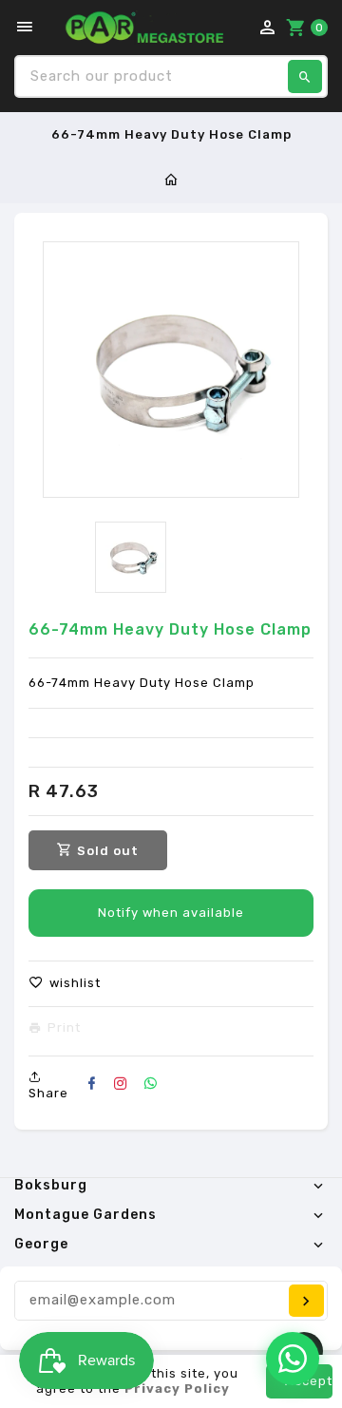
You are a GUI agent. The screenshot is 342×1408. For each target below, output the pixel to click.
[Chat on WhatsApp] (292, 1358)
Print (64, 1028)
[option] (130, 557)
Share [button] (48, 1093)
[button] (64, 983)
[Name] (306, 1300)
